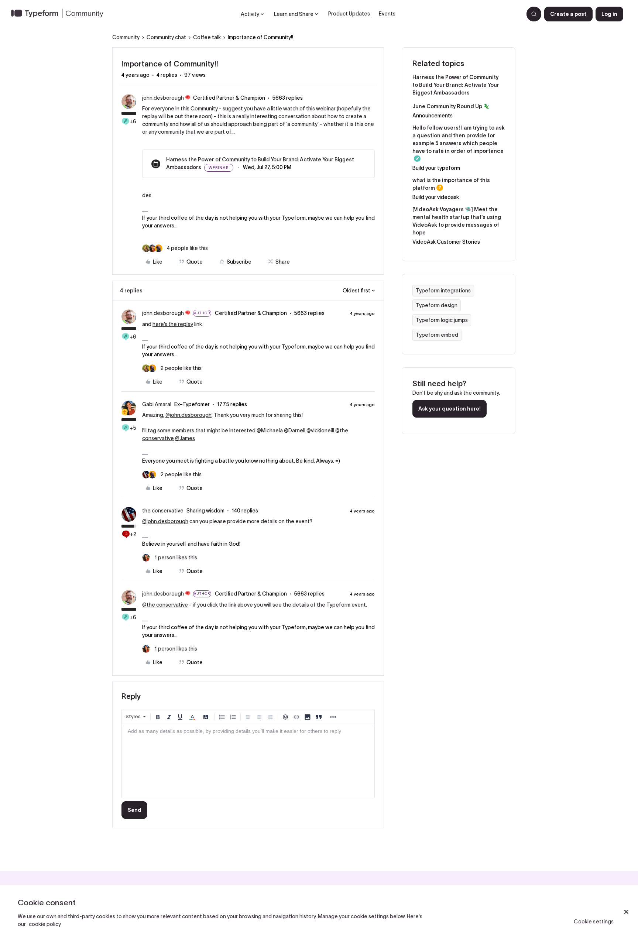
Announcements (432, 116)
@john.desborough (188, 415)
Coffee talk (207, 37)
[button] (568, 14)
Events (387, 14)
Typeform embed (437, 335)
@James (185, 438)
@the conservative (165, 605)
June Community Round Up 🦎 (451, 106)
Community (126, 37)
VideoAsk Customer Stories (446, 242)
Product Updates (349, 14)
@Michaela (270, 430)
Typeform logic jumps (442, 320)
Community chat (166, 37)
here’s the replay (172, 324)
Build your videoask (435, 197)
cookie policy (45, 924)
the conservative (162, 511)
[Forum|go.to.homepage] (60, 14)
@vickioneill (320, 430)
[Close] (626, 912)
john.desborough (163, 98)
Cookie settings (594, 921)
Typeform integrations (443, 291)
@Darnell (294, 430)
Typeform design (436, 305)
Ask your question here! (449, 409)
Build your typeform (436, 168)
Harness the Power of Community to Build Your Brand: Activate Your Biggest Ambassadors (455, 85)
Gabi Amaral (156, 404)
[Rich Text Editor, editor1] (248, 761)
